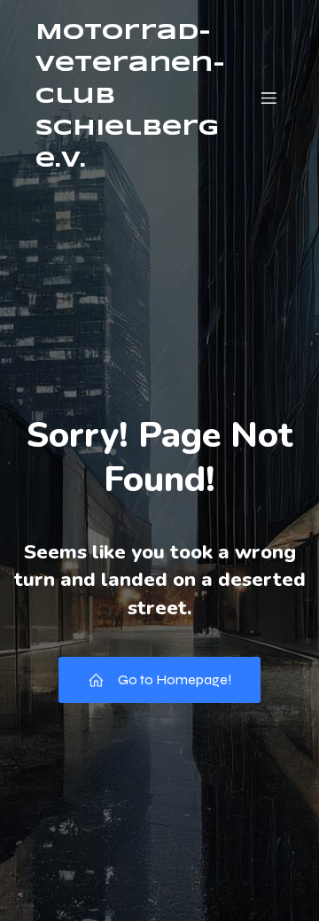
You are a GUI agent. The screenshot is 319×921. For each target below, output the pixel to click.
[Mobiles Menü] (268, 97)
